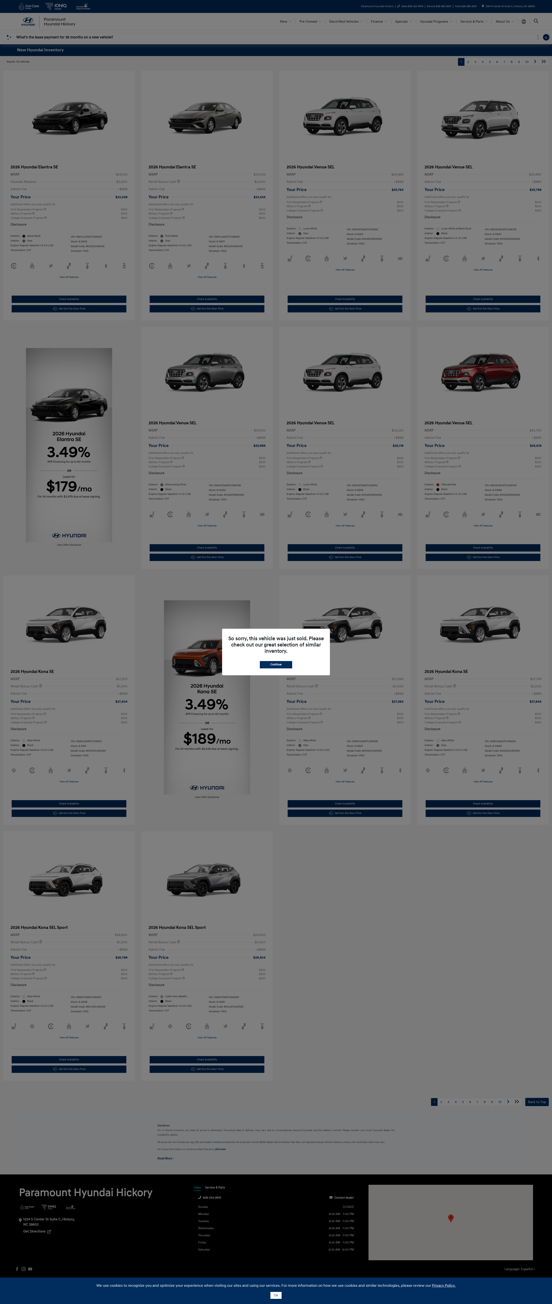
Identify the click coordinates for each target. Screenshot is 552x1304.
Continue (276, 664)
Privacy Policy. (444, 1285)
